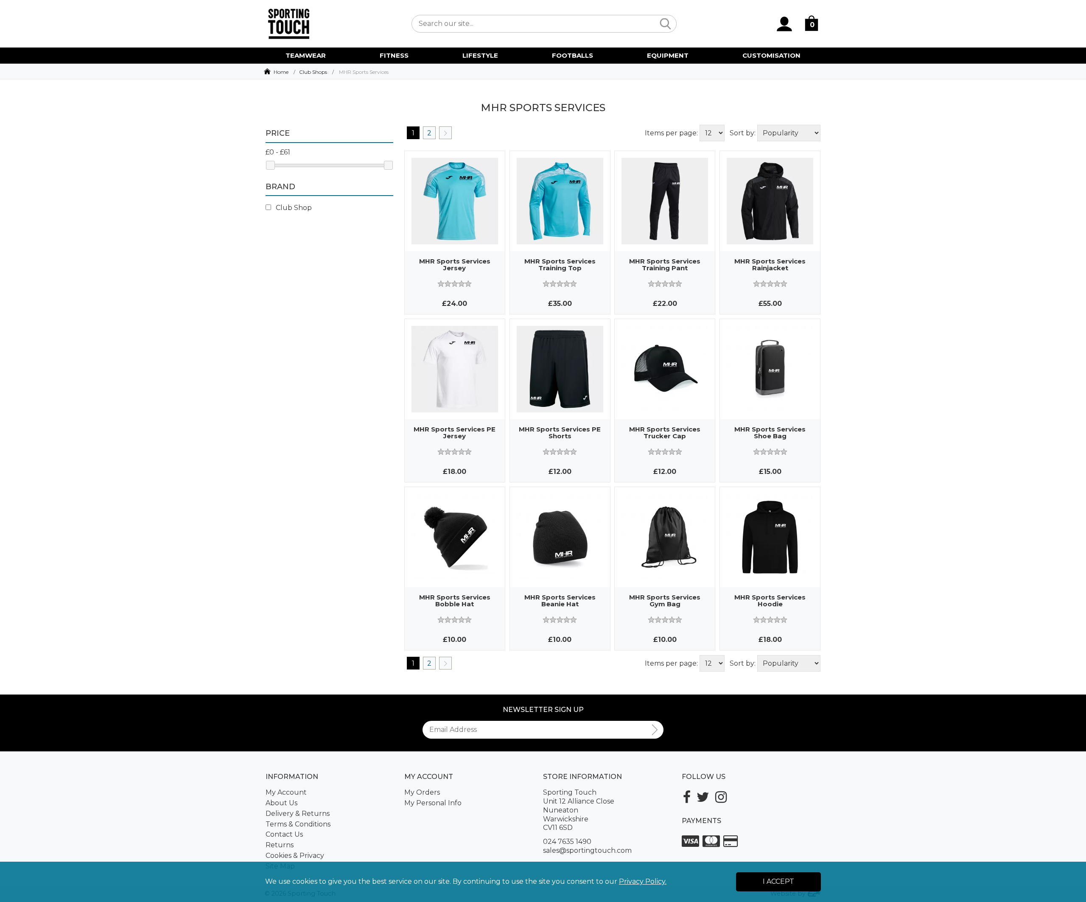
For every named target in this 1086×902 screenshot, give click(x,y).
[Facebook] (687, 797)
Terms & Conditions (298, 824)
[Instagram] (721, 797)
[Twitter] (703, 797)
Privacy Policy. (642, 881)
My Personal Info (433, 803)
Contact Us (284, 834)
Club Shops (313, 72)
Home (281, 72)
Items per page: (671, 133)
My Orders (422, 792)
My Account (286, 792)
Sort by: (743, 133)
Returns (280, 845)
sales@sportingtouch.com (587, 850)
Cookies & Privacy (295, 856)
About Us (281, 803)
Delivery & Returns (298, 814)
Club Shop (293, 208)
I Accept (778, 881)
